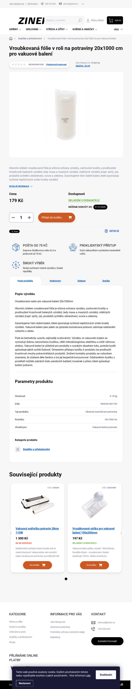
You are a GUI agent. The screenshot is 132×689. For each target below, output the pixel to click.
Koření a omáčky (17, 627)
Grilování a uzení (17, 632)
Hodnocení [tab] (55, 281)
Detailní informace (19, 186)
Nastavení (24, 683)
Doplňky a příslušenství (36, 449)
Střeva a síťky (16, 621)
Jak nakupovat (16, 4)
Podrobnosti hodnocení (56, 64)
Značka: (83, 66)
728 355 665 (104, 629)
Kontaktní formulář (107, 641)
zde (88, 675)
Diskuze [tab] (82, 281)
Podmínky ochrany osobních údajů (67, 632)
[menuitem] (15, 29)
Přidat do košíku (52, 217)
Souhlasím (106, 674)
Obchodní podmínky (37, 4)
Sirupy (12, 642)
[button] (66, 579)
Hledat (80, 20)
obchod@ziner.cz (106, 622)
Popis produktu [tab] (25, 281)
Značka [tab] (106, 281)
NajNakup (55, 637)
